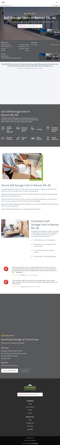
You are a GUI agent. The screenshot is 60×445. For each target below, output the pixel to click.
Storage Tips (30, 423)
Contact (30, 413)
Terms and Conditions (30, 440)
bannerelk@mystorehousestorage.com (11, 58)
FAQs (30, 420)
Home (30, 404)
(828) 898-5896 (5, 56)
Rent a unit (56, 5)
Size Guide (30, 426)
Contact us (25, 371)
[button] (43, 32)
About (30, 410)
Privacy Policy (30, 438)
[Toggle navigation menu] (57, 2)
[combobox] (30, 26)
